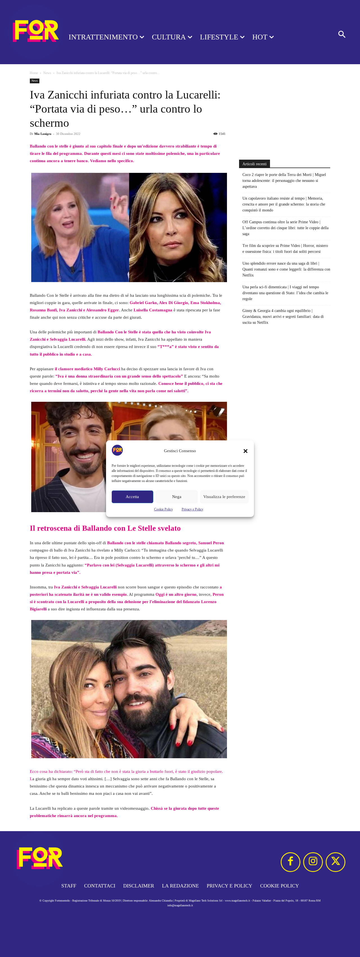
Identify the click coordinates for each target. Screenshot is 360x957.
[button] (245, 451)
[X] (335, 862)
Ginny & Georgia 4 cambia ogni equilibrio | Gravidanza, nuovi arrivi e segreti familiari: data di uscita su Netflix (283, 317)
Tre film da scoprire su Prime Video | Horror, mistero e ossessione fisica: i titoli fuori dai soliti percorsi (285, 249)
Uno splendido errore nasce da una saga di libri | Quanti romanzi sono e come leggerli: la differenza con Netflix (286, 269)
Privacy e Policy (192, 509)
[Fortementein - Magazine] (27, 32)
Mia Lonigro (42, 133)
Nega (176, 496)
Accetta (132, 496)
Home (34, 73)
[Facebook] (290, 862)
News (47, 73)
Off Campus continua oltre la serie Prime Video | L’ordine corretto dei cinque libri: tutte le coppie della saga (285, 228)
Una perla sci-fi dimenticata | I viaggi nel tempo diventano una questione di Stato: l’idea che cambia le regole (285, 293)
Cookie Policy (163, 509)
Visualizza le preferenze (224, 496)
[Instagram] (313, 862)
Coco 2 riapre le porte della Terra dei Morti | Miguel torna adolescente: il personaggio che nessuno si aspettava (284, 181)
